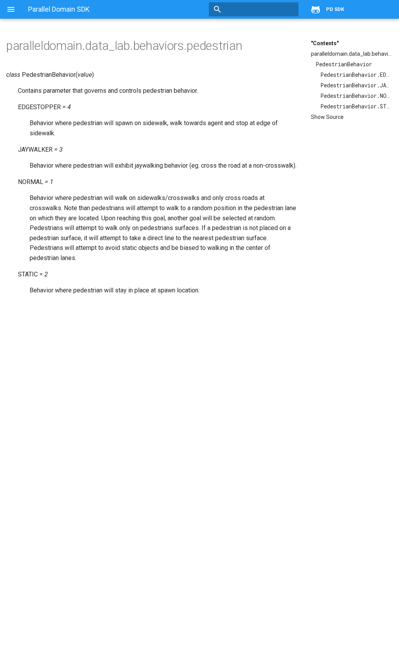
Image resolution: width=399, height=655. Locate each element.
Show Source (327, 117)
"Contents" (325, 43)
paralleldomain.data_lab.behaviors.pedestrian (352, 54)
